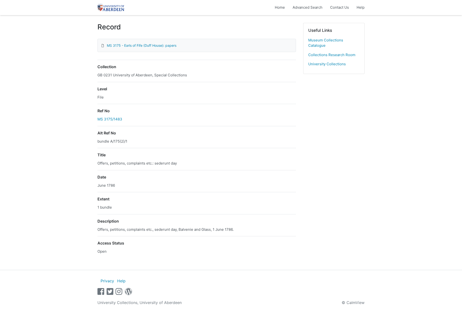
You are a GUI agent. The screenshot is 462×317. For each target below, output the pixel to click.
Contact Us (339, 7)
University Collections (327, 64)
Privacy (107, 280)
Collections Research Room (331, 55)
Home (280, 7)
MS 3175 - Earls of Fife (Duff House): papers (141, 45)
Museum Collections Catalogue (325, 43)
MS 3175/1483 (109, 119)
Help (361, 7)
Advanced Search (307, 7)
